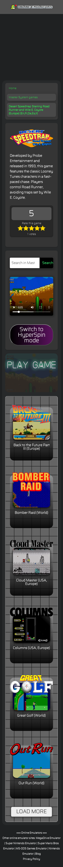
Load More (31, 811)
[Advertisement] (31, 47)
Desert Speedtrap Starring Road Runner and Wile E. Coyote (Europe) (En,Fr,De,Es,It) (29, 110)
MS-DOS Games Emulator (31, 848)
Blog (38, 854)
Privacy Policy (31, 859)
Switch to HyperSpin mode (31, 335)
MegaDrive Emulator (48, 838)
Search (47, 263)
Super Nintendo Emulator (21, 843)
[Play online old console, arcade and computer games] (31, 6)
